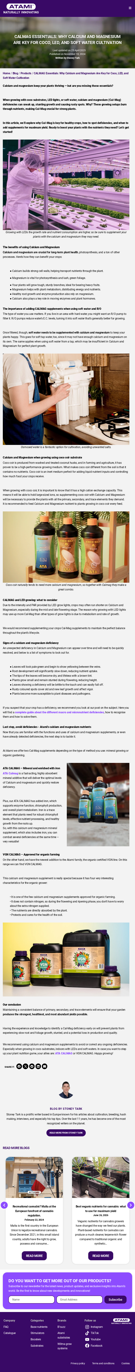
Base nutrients (39, 1327)
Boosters (36, 1339)
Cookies (125, 1363)
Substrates (37, 1345)
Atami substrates (63, 1335)
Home (6, 73)
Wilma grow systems (64, 1346)
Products (26, 73)
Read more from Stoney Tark (66, 1132)
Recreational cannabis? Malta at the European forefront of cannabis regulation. (34, 1211)
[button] (19, 1066)
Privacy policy (78, 1363)
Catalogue (10, 1333)
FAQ (6, 1327)
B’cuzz (61, 1327)
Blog (15, 73)
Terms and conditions (103, 1363)
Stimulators (37, 1333)
